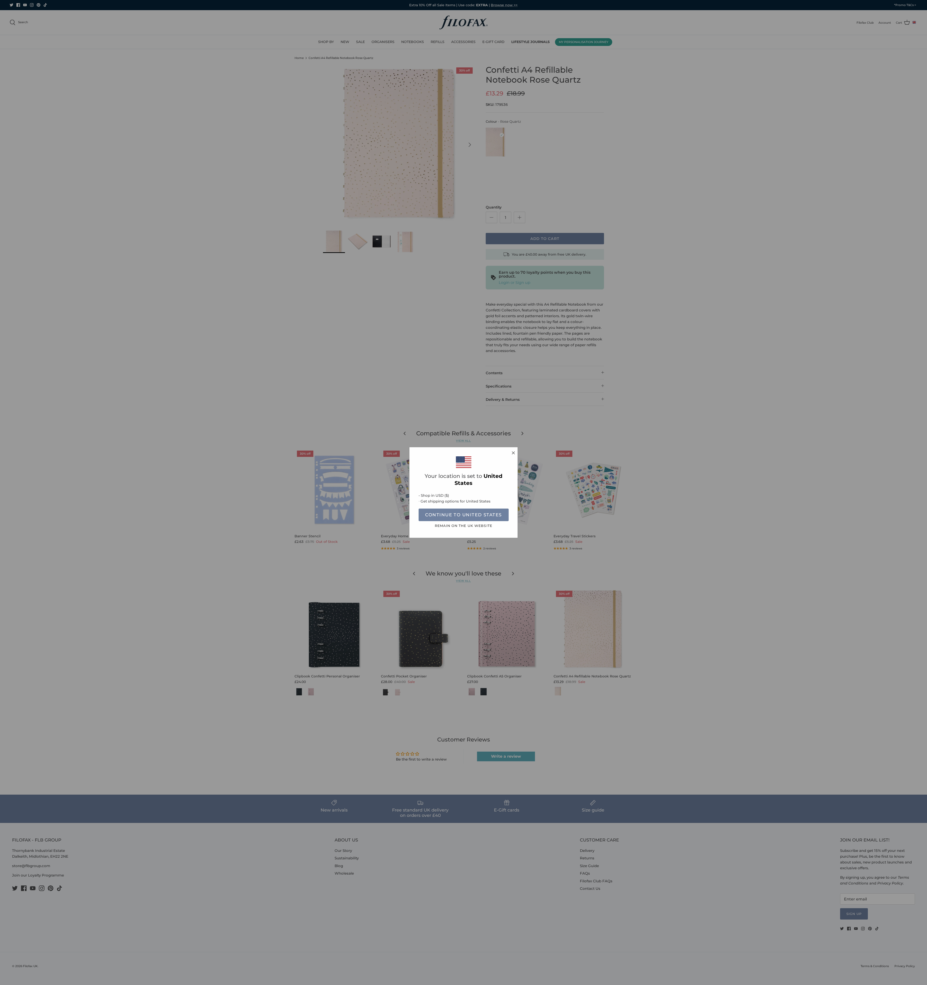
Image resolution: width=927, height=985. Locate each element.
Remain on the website (463, 526)
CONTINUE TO (463, 515)
